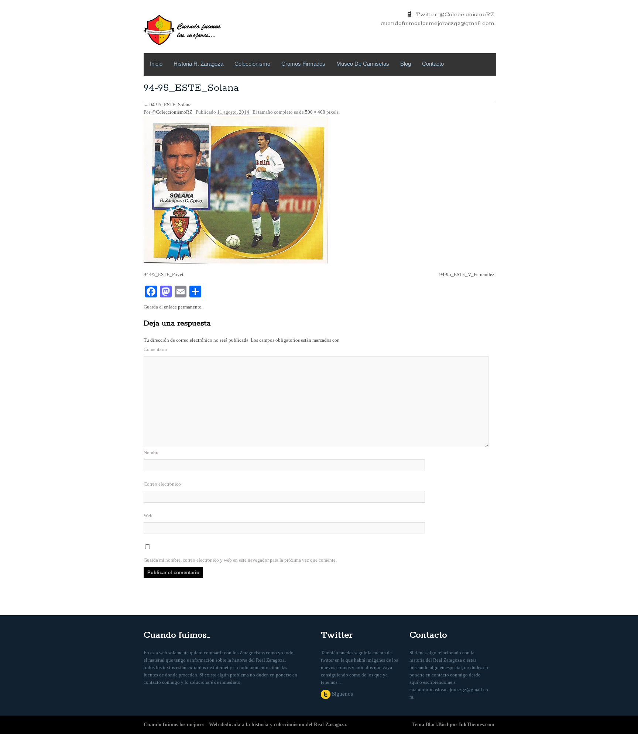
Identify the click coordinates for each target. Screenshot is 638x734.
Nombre (152, 452)
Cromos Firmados (303, 64)
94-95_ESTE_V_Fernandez (466, 274)
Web (148, 515)
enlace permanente (182, 307)
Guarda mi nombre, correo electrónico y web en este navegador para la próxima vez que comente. (240, 560)
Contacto (433, 64)
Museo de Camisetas (362, 64)
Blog (405, 64)
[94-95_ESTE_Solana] (236, 189)
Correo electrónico (162, 484)
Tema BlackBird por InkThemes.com (453, 724)
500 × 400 (315, 112)
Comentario (155, 349)
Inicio (156, 64)
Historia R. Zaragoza (198, 64)
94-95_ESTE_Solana (168, 104)
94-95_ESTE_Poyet (163, 274)
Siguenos (341, 694)
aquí (413, 682)
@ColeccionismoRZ (171, 112)
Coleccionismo (252, 64)
